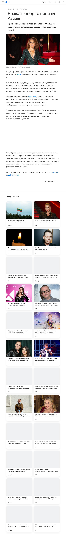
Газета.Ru (25, 9)
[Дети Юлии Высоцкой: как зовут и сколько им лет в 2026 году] (47, 491)
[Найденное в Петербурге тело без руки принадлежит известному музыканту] (19, 325)
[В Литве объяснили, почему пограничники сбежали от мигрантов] (19, 214)
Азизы (19, 74)
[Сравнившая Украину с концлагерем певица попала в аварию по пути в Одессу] (19, 380)
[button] (33, 49)
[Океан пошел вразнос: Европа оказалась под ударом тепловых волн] (19, 519)
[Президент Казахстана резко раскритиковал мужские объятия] (19, 491)
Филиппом (32, 97)
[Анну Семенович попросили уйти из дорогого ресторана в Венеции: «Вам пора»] (47, 214)
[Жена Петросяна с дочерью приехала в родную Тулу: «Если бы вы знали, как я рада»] (19, 408)
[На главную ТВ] (8, 2)
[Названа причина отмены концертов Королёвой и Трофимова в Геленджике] (19, 297)
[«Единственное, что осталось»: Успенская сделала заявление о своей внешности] (47, 436)
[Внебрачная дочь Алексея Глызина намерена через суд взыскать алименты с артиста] (47, 353)
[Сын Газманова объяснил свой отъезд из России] (47, 242)
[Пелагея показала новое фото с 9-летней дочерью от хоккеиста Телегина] (47, 408)
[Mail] (6, 2)
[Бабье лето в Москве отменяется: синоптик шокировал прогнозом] (47, 270)
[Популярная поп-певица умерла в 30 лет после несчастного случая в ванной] (19, 242)
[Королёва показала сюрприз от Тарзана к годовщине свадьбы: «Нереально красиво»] (19, 353)
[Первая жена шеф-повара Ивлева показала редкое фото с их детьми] (19, 436)
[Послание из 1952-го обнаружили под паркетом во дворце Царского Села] (19, 464)
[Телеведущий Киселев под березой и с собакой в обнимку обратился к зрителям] (19, 270)
